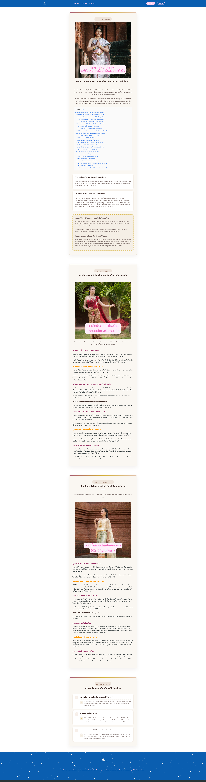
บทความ (84, 3)
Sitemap (92, 3)
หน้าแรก (77, 3)
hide (83, 109)
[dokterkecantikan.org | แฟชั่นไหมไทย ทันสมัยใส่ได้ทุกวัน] (56, 3)
